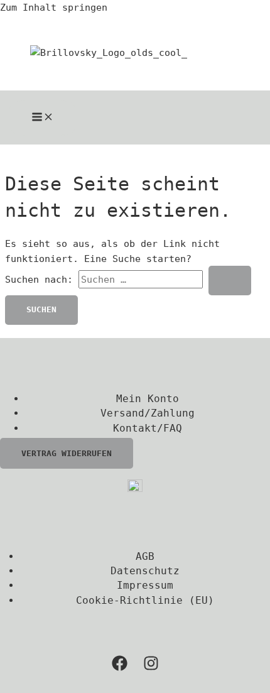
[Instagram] (151, 667)
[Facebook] (119, 667)
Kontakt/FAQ (147, 428)
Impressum (145, 585)
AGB (145, 556)
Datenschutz (145, 571)
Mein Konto (147, 399)
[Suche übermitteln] (229, 280)
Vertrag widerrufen (66, 453)
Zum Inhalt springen (53, 7)
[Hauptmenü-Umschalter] (42, 118)
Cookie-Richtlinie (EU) (145, 600)
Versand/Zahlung (147, 413)
